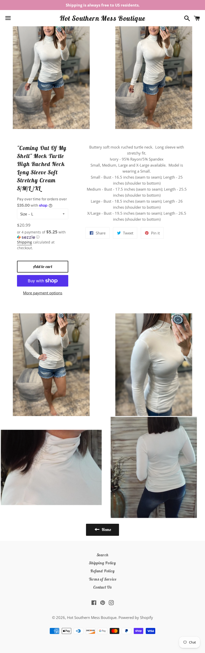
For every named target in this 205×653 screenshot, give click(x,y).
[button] (42, 234)
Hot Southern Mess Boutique (102, 18)
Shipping (24, 242)
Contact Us (102, 587)
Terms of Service (102, 579)
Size (23, 213)
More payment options (42, 292)
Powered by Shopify (135, 617)
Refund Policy (102, 570)
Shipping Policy (102, 562)
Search (102, 554)
